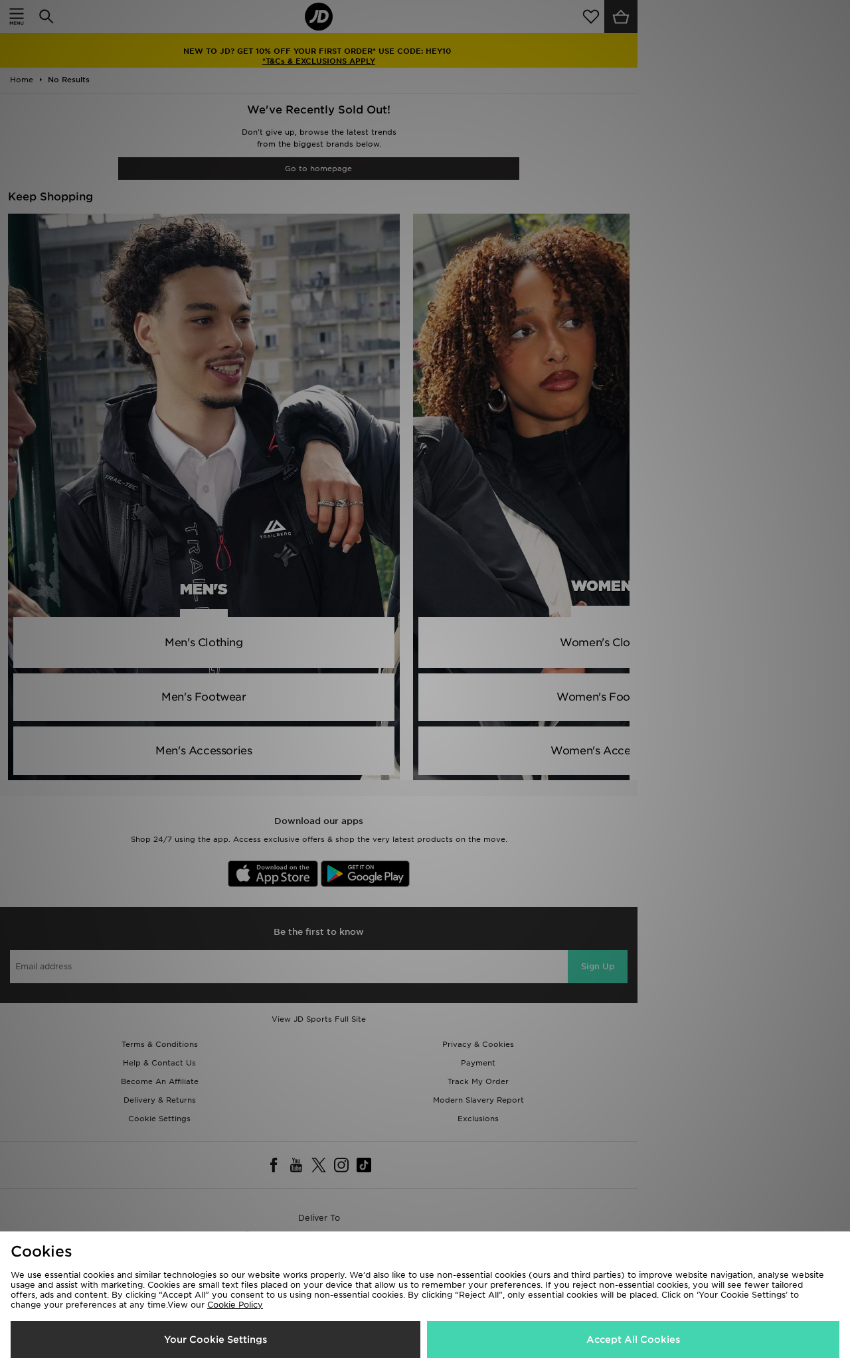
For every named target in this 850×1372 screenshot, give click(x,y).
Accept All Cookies (633, 1339)
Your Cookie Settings (215, 1339)
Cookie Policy (235, 1305)
